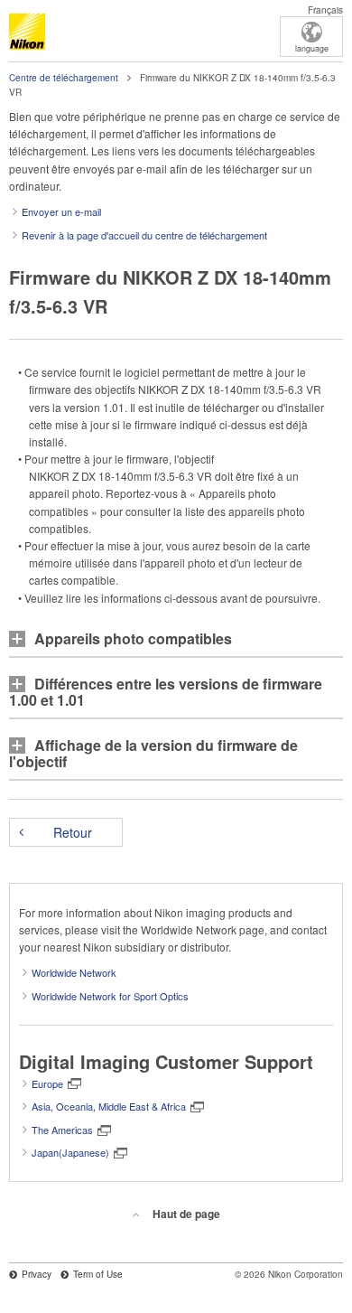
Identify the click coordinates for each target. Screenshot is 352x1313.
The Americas (62, 1129)
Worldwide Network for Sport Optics (110, 996)
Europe (47, 1083)
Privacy (36, 1274)
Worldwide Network (74, 972)
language (312, 48)
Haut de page (186, 1213)
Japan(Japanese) (70, 1152)
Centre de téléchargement (63, 77)
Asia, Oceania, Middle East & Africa (109, 1106)
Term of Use (98, 1274)
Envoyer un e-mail (61, 211)
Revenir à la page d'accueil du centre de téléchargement (144, 235)
